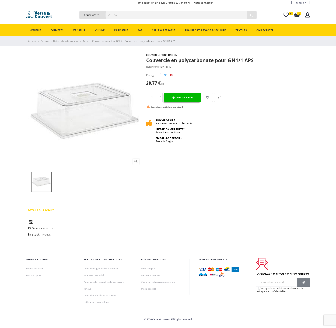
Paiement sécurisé (94, 275)
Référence (35, 228)
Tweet (165, 75)
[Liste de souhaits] (208, 97)
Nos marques (33, 275)
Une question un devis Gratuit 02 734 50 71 (164, 2)
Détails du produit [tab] (41, 210)
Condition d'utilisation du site (100, 295)
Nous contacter (203, 2)
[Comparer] (219, 97)
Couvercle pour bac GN (161, 55)
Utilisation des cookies (96, 302)
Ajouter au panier (183, 97)
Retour (87, 288)
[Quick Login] (307, 16)
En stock (34, 234)
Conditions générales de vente (101, 268)
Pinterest (171, 75)
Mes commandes (150, 275)
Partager (160, 75)
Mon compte (148, 268)
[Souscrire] (303, 282)
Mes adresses (148, 288)
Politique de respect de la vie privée (104, 282)
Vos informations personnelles (158, 282)
